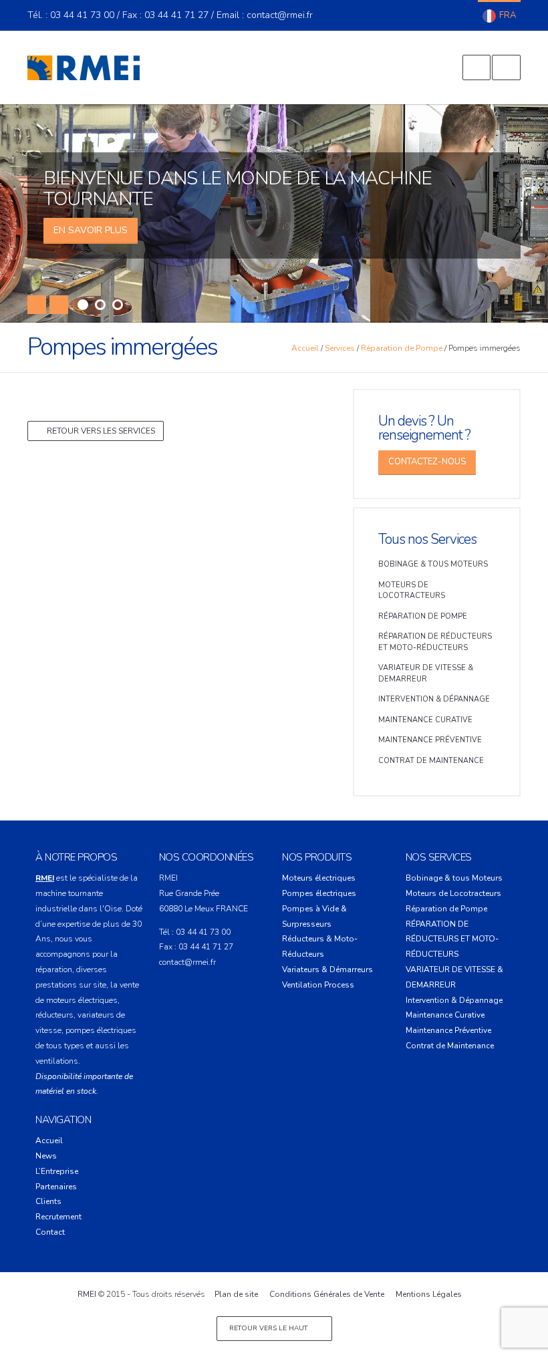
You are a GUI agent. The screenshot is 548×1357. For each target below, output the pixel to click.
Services (340, 348)
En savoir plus (90, 230)
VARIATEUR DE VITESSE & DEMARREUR (425, 673)
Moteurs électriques (319, 878)
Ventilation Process (318, 984)
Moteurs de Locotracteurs (411, 590)
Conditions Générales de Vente (326, 1294)
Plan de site (236, 1294)
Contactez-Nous (427, 462)
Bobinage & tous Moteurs (433, 564)
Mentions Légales (429, 1294)
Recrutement (58, 1216)
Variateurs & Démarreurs (327, 969)
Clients (48, 1201)
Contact (50, 1232)
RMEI (87, 1294)
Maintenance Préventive (430, 740)
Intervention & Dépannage (434, 699)
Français (499, 16)
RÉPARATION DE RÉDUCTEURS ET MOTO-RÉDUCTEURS (435, 642)
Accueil (305, 348)
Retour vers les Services (101, 431)
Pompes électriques (319, 893)
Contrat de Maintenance (431, 761)
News (46, 1156)
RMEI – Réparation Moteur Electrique (83, 67)
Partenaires (56, 1186)
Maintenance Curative (425, 720)
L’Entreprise (56, 1171)
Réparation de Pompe (401, 348)
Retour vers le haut (269, 1328)
